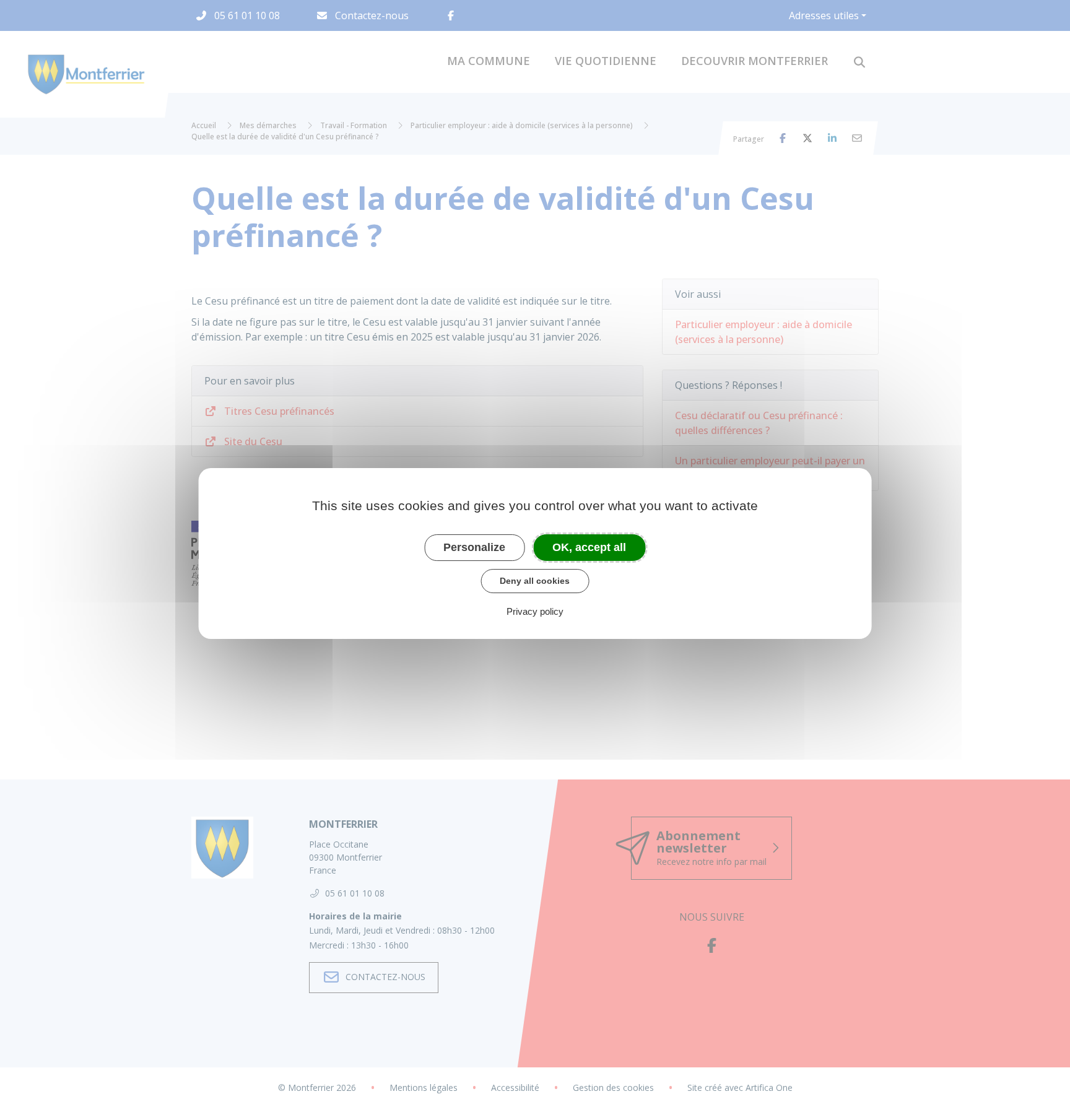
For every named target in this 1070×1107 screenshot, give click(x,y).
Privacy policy (535, 611)
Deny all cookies (535, 581)
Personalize (474, 547)
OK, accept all (589, 547)
